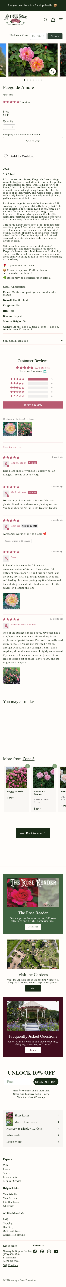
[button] (11, 102)
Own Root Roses (11, 1231)
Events (6, 1169)
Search (55, 36)
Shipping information (15, 340)
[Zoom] (52, 71)
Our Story (8, 1227)
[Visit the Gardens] (33, 954)
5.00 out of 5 (42, 367)
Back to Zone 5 (35, 833)
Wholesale (8, 1206)
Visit (33, 988)
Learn (33, 1050)
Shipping (8, 134)
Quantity (8, 121)
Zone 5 (28, 758)
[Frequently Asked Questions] (33, 1016)
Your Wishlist (10, 1194)
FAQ (5, 1219)
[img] (11, 457)
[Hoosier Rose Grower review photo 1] (11, 675)
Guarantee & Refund (14, 1235)
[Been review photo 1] (11, 601)
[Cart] (53, 20)
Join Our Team (11, 1202)
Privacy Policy (10, 1177)
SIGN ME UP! (46, 1082)
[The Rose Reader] (33, 892)
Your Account (10, 1198)
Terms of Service (12, 1181)
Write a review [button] (33, 404)
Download (33, 926)
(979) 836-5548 (11, 1254)
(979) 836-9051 (11, 1260)
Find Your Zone (19, 35)
